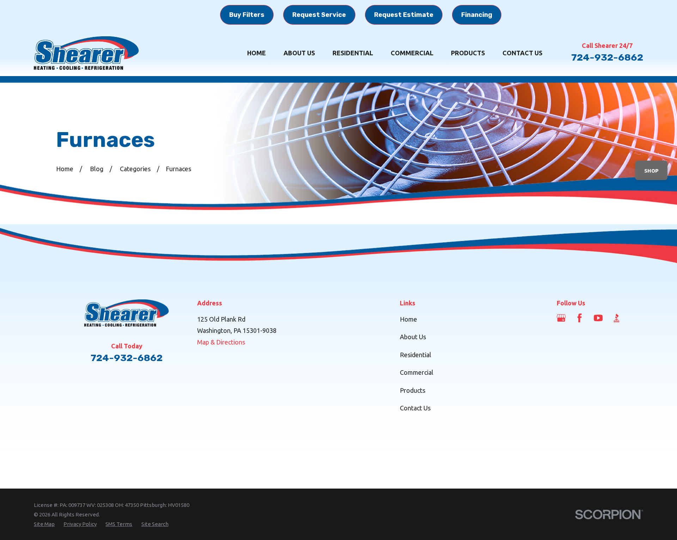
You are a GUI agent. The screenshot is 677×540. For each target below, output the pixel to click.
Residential (415, 354)
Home (408, 319)
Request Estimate (403, 15)
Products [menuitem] (468, 52)
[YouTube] (598, 318)
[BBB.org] (616, 318)
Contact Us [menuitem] (522, 52)
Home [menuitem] (256, 52)
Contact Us (415, 407)
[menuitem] (44, 524)
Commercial (416, 372)
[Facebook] (579, 318)
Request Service (319, 15)
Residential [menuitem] (353, 52)
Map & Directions (221, 342)
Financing (476, 15)
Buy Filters (246, 15)
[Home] (86, 53)
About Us (413, 336)
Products (412, 390)
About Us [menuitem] (299, 52)
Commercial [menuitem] (412, 52)
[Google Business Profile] (561, 318)
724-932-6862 (607, 57)
